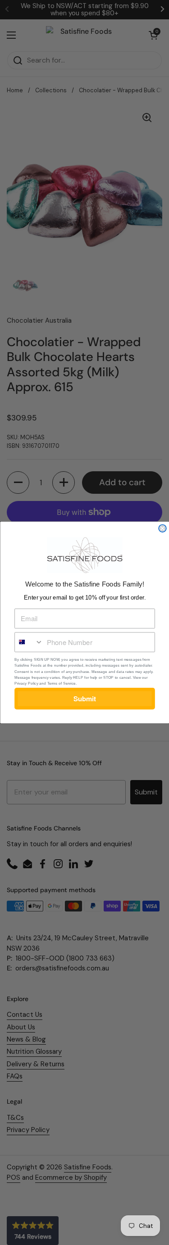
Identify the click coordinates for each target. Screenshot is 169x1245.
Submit (84, 699)
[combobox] (29, 642)
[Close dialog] (162, 528)
